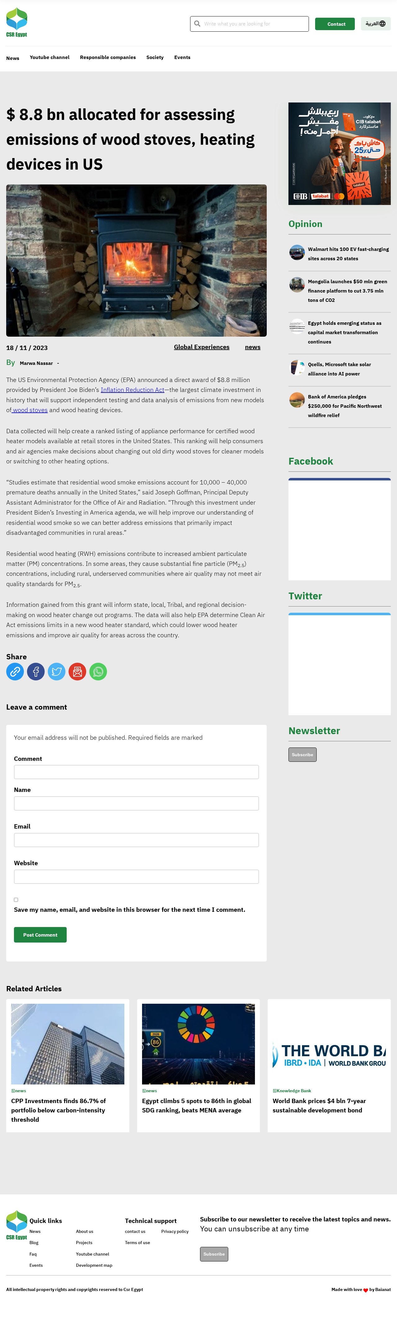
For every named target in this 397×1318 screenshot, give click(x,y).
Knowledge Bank (294, 1091)
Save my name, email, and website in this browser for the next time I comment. (129, 909)
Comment (28, 758)
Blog (33, 1242)
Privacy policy (175, 1231)
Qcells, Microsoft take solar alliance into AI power (339, 337)
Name (22, 789)
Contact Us (337, 25)
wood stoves (29, 410)
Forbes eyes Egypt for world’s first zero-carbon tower (347, 410)
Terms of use (137, 1242)
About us (84, 1231)
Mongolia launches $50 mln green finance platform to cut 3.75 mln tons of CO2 (347, 259)
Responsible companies (108, 57)
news (253, 346)
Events (182, 57)
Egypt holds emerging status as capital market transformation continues (344, 300)
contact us (135, 1231)
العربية (372, 23)
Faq (33, 1254)
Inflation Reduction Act (132, 389)
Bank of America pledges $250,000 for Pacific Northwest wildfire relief (345, 374)
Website (26, 863)
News (12, 58)
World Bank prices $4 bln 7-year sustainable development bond (319, 1105)
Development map (94, 1265)
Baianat (383, 1289)
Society (155, 57)
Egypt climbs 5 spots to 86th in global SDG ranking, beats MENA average (196, 1105)
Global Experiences (202, 346)
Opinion (305, 224)
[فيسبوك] (36, 671)
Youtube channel (49, 57)
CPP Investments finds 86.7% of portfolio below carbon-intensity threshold (58, 1110)
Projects (84, 1242)
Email (22, 826)
